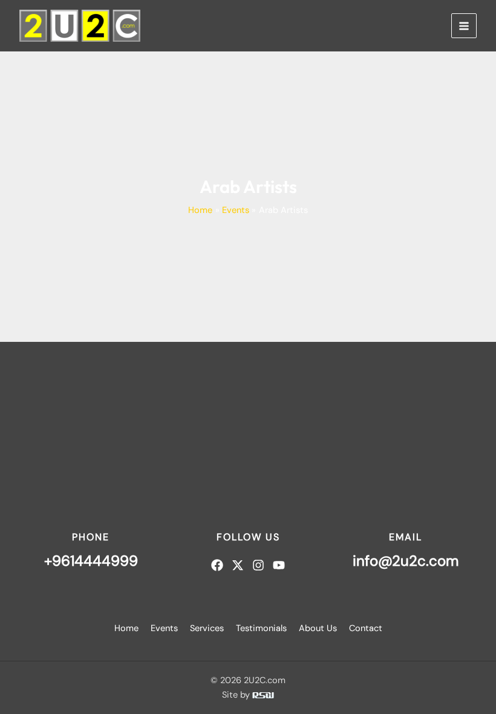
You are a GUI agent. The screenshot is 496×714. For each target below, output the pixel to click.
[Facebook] (217, 565)
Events (164, 628)
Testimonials (261, 628)
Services (207, 628)
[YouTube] (279, 565)
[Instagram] (258, 565)
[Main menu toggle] (464, 26)
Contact (365, 628)
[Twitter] (238, 565)
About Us (318, 628)
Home (126, 628)
